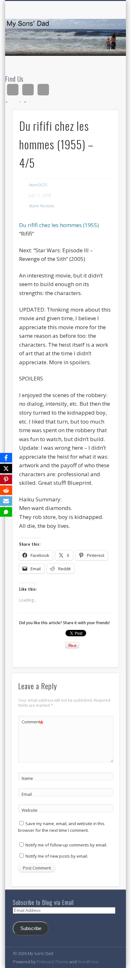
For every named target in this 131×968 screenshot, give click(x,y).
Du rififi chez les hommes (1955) (59, 225)
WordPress (88, 961)
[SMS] (6, 512)
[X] (6, 468)
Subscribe (30, 928)
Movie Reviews (41, 206)
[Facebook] (6, 457)
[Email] (6, 501)
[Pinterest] (6, 479)
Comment (33, 723)
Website (30, 810)
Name (27, 778)
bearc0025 (38, 185)
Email (27, 794)
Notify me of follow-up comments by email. (66, 845)
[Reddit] (6, 490)
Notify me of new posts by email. (56, 856)
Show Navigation (102, 57)
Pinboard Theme (52, 961)
